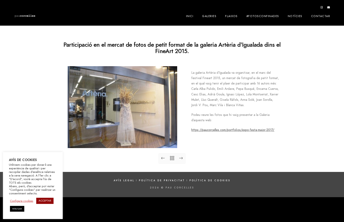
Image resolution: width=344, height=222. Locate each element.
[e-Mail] (329, 8)
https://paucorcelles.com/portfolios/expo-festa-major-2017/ (232, 130)
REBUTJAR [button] (17, 208)
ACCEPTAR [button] (45, 201)
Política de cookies (210, 180)
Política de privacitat (163, 180)
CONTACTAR (320, 16)
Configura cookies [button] (21, 201)
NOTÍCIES (295, 16)
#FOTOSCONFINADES (262, 16)
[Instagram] (322, 8)
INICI (190, 16)
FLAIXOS (231, 16)
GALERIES (209, 16)
